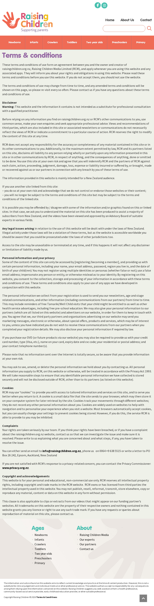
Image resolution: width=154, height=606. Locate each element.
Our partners (88, 544)
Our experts (87, 539)
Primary (140, 42)
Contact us (87, 549)
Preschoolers (119, 42)
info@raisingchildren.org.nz (61, 451)
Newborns (15, 42)
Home (109, 20)
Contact (146, 20)
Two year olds (94, 42)
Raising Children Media (94, 535)
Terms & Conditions (46, 597)
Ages (38, 528)
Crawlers (53, 42)
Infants (34, 42)
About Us (127, 20)
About (84, 528)
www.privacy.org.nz (15, 467)
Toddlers (72, 42)
